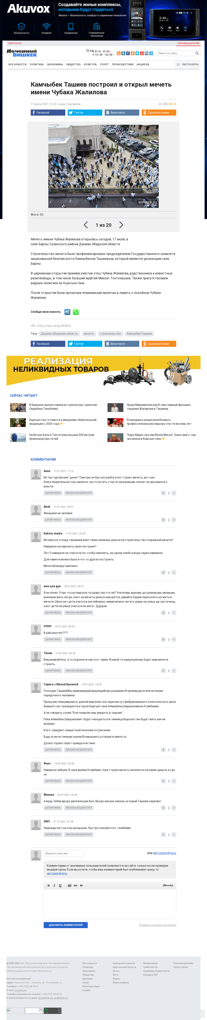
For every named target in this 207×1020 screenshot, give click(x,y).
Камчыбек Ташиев (139, 333)
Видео (116, 978)
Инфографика (121, 982)
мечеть (89, 333)
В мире (86, 990)
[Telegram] (151, 53)
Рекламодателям (188, 43)
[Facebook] (128, 53)
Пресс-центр (180, 967)
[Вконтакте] (123, 53)
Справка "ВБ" (150, 975)
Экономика (55, 64)
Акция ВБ (143, 64)
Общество (73, 64)
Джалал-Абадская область (59, 333)
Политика (37, 64)
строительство (110, 333)
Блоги (116, 971)
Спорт (104, 64)
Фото (115, 975)
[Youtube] (142, 53)
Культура (90, 64)
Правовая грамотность (156, 971)
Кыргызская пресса (124, 967)
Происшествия (122, 64)
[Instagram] (146, 53)
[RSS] (118, 53)
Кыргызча (14, 43)
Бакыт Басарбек (70, 104)
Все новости (17, 64)
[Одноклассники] (132, 53)
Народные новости (124, 963)
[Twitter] (137, 53)
